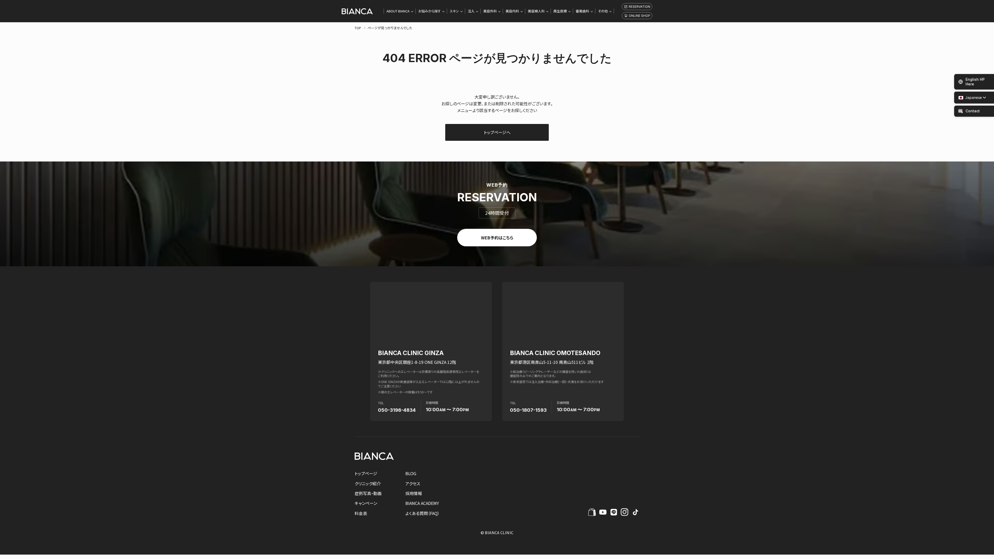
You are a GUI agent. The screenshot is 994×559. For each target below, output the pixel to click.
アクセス (412, 483)
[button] (970, 97)
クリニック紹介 (368, 483)
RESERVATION (639, 7)
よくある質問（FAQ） (422, 513)
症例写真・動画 (368, 493)
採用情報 (413, 493)
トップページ (366, 473)
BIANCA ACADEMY (422, 503)
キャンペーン (366, 503)
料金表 (361, 513)
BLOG (410, 473)
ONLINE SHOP (639, 16)
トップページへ (497, 132)
